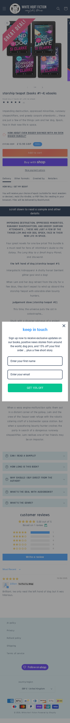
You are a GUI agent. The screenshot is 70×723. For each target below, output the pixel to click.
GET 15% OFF (35, 388)
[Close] (64, 326)
